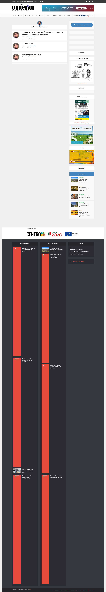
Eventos (69, 15)
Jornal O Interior (78, 262)
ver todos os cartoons (82, 83)
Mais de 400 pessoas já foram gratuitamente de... (84, 205)
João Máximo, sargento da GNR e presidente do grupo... (28, 250)
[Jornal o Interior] (23, 7)
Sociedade (62, 15)
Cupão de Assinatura (79, 589)
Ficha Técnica (20, 1)
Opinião (48, 15)
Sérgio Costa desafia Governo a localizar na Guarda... (55, 367)
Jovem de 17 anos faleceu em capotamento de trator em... (84, 214)
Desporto (27, 15)
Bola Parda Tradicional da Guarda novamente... (84, 196)
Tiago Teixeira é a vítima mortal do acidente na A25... (27, 471)
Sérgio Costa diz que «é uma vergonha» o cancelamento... (55, 256)
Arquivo (35, 1)
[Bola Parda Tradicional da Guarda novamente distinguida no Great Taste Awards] (75, 196)
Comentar (33, 39)
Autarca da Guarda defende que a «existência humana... (84, 181)
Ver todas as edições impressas (81, 122)
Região (55, 15)
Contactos (14, 1)
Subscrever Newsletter (28, 1)
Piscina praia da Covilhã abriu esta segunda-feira (56, 476)
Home (14, 15)
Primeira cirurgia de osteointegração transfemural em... (26, 477)
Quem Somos (54, 589)
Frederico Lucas (32, 36)
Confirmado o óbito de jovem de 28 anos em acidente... (27, 360)
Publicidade (67, 589)
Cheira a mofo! (27, 44)
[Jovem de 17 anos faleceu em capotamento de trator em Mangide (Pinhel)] (75, 212)
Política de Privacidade (89, 589)
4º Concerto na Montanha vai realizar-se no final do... (84, 189)
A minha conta (40, 1)
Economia (34, 15)
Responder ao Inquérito (81, 25)
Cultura (20, 15)
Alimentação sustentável (31, 55)
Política (41, 15)
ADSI (30, 589)
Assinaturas (77, 15)
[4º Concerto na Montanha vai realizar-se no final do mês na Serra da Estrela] (75, 188)
